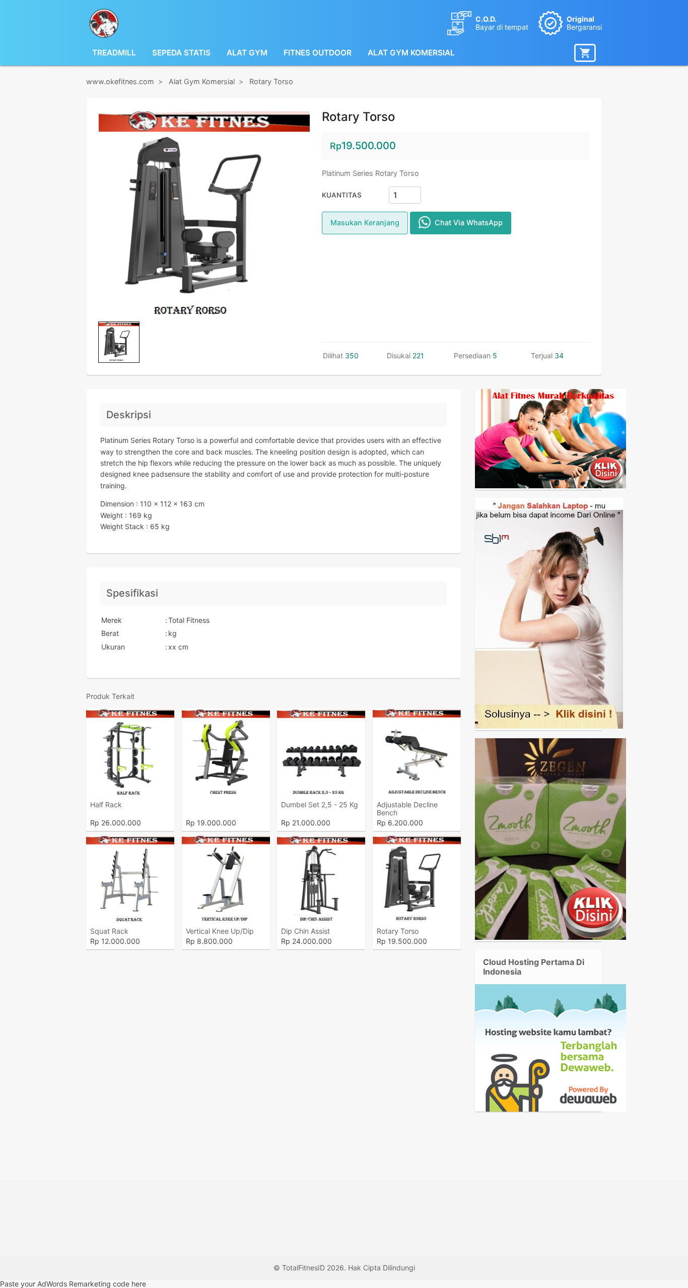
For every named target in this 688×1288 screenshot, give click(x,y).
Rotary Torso (271, 81)
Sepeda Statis (181, 52)
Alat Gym (247, 52)
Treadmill (114, 52)
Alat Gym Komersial (411, 52)
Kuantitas (342, 195)
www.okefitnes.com (120, 81)
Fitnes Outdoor (318, 52)
